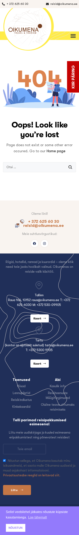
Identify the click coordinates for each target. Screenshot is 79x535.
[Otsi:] (39, 167)
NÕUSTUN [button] (15, 527)
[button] (72, 15)
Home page (56, 151)
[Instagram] (44, 243)
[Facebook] (34, 243)
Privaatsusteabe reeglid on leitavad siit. (31, 475)
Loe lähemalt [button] (37, 517)
